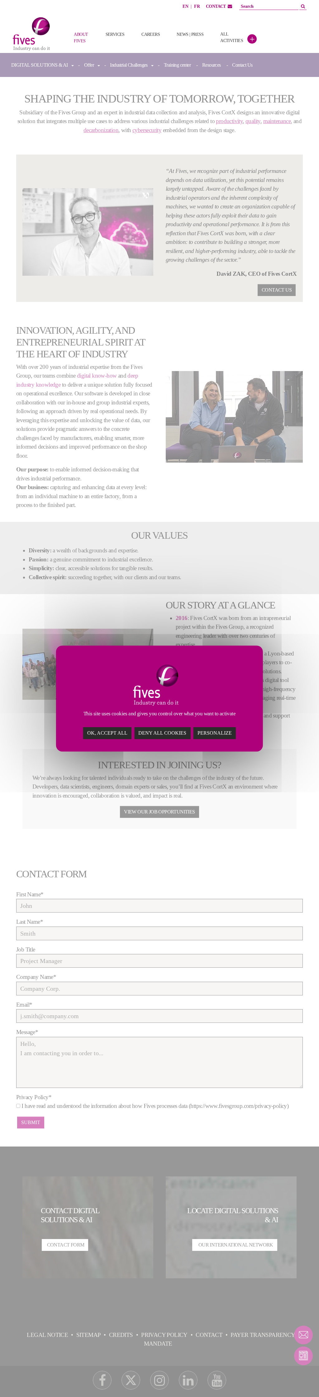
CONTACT (216, 6)
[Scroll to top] (303, 1381)
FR (197, 6)
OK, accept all (107, 733)
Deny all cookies (162, 733)
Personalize (215, 733)
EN (185, 6)
